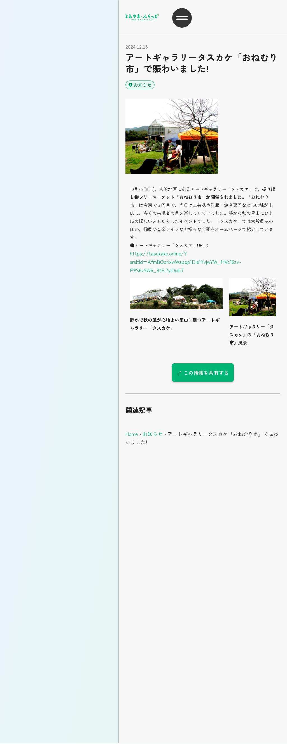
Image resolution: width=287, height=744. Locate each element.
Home (131, 433)
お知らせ (142, 84)
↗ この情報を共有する (203, 372)
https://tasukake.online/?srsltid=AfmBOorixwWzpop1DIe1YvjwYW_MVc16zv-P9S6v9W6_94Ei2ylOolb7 (185, 262)
